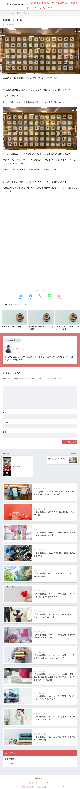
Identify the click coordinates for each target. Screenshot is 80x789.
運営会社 (31, 783)
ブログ (9, 763)
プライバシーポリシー (44, 783)
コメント (7, 384)
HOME (41, 778)
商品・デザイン (20, 304)
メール (6, 422)
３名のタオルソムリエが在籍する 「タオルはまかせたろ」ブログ (51, 5)
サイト (5, 432)
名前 (5, 412)
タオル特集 (11, 759)
